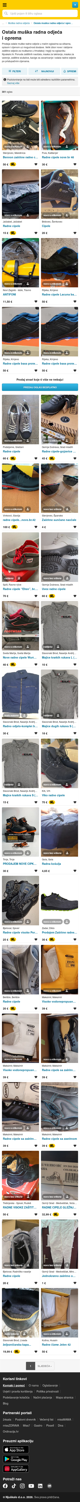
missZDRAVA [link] (11, 1425)
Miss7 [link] (26, 1425)
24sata (7, 1419)
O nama (34, 1385)
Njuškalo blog (49, 1486)
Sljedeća (45, 1366)
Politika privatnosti (48, 1391)
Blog (5, 1403)
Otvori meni (4, 5)
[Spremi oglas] (36, 164)
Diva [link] (60, 1425)
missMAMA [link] (64, 1419)
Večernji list (46, 1419)
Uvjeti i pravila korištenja (18, 1391)
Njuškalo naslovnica (40, 4)
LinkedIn (40, 1486)
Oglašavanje (50, 1385)
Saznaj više (13, 83)
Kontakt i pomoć (14, 1385)
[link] (20, 134)
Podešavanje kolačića (16, 1397)
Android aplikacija (16, 1459)
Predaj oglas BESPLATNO (40, 387)
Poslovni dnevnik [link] (25, 1419)
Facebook (5, 1486)
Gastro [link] (38, 1425)
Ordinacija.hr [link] (11, 1431)
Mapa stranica (64, 1397)
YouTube (31, 1486)
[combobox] (40, 13)
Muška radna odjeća (19, 23)
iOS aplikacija (16, 1449)
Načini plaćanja (42, 1397)
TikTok (13, 1486)
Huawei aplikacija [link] (16, 1469)
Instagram (22, 1486)
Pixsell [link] (50, 1425)
